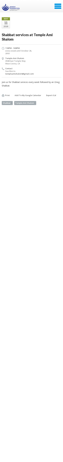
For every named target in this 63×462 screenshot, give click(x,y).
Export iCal (51, 95)
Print (7, 95)
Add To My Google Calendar (28, 95)
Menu (58, 6)
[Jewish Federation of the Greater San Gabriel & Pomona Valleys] (11, 7)
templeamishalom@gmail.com (19, 73)
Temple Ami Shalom (14, 58)
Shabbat (7, 103)
